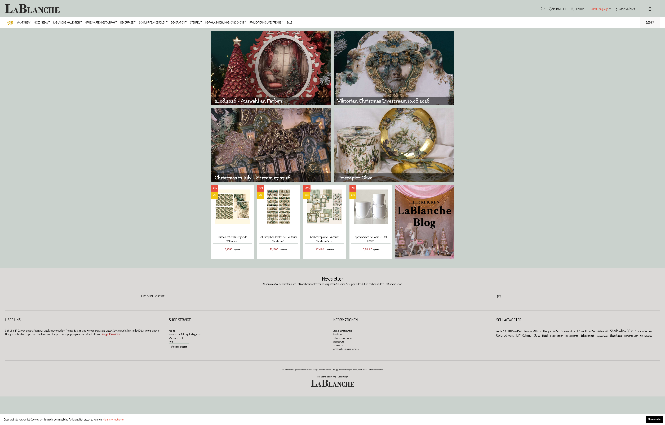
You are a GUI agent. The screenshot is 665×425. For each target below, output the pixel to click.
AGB (171, 341)
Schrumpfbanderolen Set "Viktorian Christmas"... (232, 239)
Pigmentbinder (631, 335)
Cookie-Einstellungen (342, 330)
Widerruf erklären (179, 346)
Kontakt (172, 330)
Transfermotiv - (568, 331)
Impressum (337, 345)
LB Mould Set (515, 331)
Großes (556, 331)
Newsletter (337, 334)
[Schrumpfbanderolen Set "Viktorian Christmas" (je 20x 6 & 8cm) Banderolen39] (232, 207)
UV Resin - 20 (602, 331)
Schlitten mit (588, 335)
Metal (545, 335)
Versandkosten (325, 369)
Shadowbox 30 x (621, 330)
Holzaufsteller (556, 335)
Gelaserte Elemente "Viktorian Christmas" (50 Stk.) (371, 239)
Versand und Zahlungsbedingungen (185, 334)
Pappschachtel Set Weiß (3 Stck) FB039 (324, 239)
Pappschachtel (572, 335)
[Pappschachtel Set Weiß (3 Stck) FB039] (324, 207)
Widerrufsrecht (176, 337)
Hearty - (547, 331)
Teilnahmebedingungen (343, 337)
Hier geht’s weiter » (110, 334)
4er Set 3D (501, 331)
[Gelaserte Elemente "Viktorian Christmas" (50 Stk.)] (370, 207)
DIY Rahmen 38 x (528, 335)
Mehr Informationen (113, 419)
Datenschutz (338, 341)
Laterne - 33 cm (533, 331)
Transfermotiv (602, 336)
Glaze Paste (616, 335)
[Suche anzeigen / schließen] (543, 8)
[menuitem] (626, 8)
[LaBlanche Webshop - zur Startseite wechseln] (32, 8)
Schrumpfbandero (643, 331)
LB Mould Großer (586, 331)
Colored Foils (505, 335)
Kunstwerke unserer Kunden (345, 348)
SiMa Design (343, 376)
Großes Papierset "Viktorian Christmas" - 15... (278, 239)
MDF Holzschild (646, 336)
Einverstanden (654, 419)
